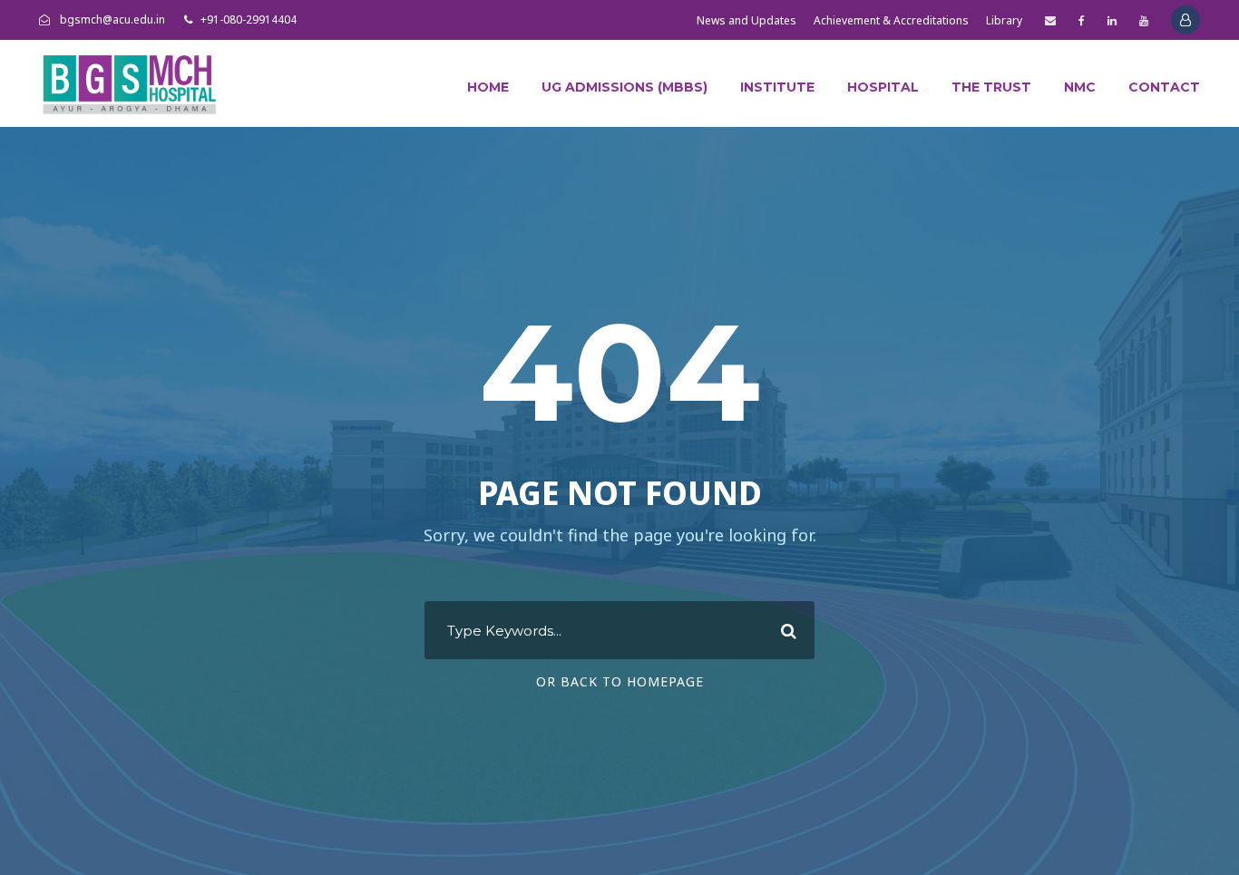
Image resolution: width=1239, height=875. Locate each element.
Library (1004, 20)
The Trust (991, 87)
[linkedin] (1112, 20)
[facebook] (1081, 20)
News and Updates (746, 20)
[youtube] (1143, 20)
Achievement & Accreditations (891, 20)
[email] (1050, 20)
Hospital (883, 87)
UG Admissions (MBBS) (624, 87)
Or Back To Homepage (620, 681)
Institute (777, 87)
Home (488, 87)
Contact (1164, 87)
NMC (1080, 87)
